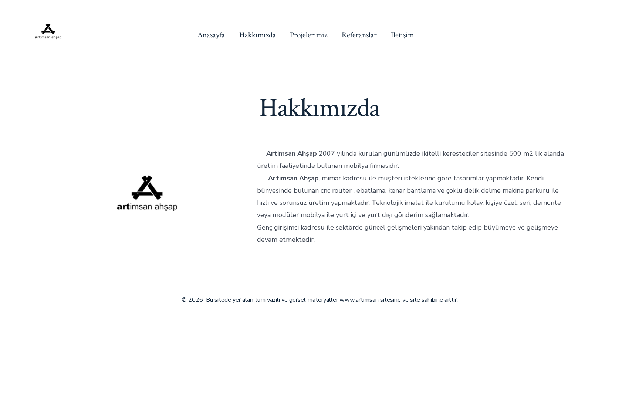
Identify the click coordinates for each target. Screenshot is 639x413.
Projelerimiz (308, 35)
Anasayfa (211, 35)
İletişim (402, 35)
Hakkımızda (257, 35)
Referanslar (359, 35)
